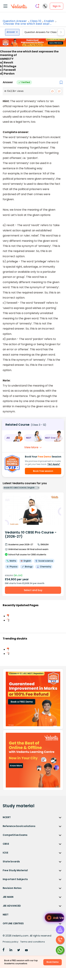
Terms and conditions (32, 941)
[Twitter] (18, 950)
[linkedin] (10, 950)
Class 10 (35, 21)
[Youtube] (26, 950)
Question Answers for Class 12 (41, 32)
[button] (13, 437)
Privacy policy (10, 941)
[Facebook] (3, 950)
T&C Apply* (53, 464)
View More (31, 447)
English (49, 21)
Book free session (43, 471)
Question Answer (15, 21)
